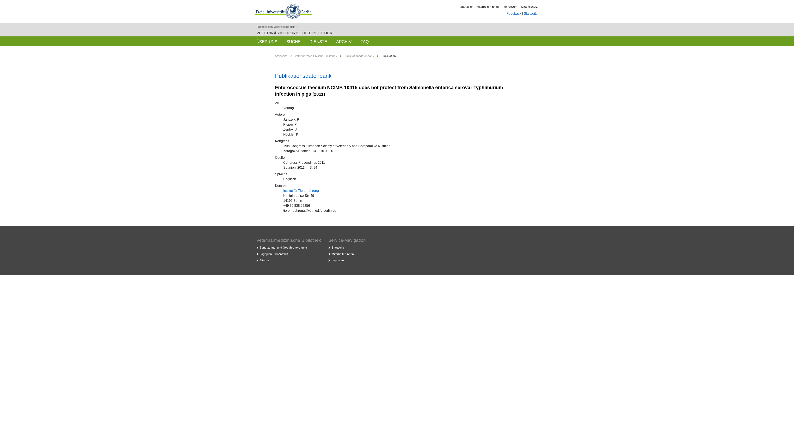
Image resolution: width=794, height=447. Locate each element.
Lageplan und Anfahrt (274, 254)
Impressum (510, 6)
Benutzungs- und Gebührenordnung (283, 247)
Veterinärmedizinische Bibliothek (294, 33)
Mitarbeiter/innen (488, 6)
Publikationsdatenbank (359, 56)
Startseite (466, 6)
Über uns (266, 41)
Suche (293, 41)
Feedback (514, 13)
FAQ (365, 41)
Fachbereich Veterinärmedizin (277, 26)
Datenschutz (529, 6)
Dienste (318, 41)
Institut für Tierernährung (301, 190)
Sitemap (265, 260)
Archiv (344, 41)
